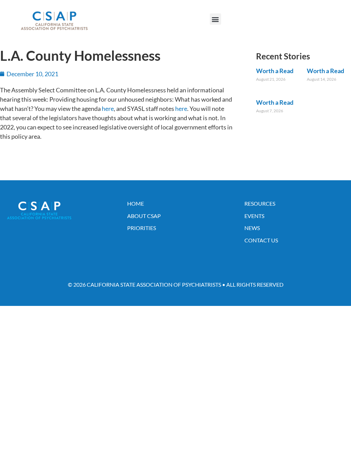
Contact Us (261, 240)
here (108, 108)
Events (254, 216)
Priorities (141, 228)
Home (135, 203)
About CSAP (144, 216)
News (252, 228)
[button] (215, 19)
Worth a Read (274, 71)
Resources (259, 203)
